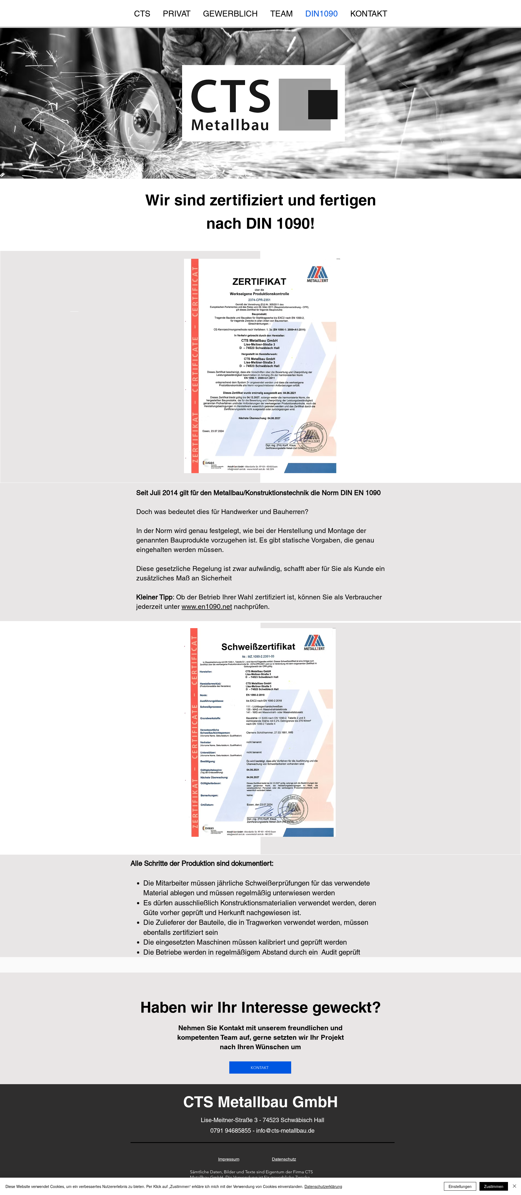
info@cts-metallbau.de (285, 1130)
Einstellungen (460, 1186)
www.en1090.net (207, 607)
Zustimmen (493, 1186)
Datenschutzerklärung (323, 1186)
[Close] (514, 1186)
